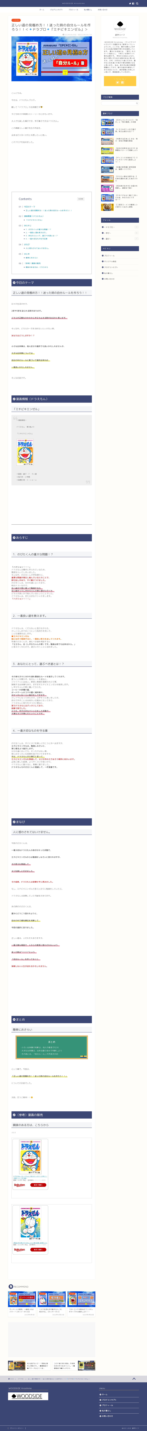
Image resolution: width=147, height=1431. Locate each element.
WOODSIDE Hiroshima (73, 3)
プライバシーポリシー (17, 1428)
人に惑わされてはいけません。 (38, 248)
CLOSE (81, 199)
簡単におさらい (32, 258)
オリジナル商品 (110, 261)
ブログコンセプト (56, 10)
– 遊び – (120, 239)
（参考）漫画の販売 (32, 263)
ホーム (42, 10)
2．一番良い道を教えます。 (36, 232)
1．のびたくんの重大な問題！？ (38, 229)
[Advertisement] (51, 167)
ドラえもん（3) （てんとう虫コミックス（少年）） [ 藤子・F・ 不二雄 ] (30, 1177)
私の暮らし (88, 10)
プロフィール (73, 10)
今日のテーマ (29, 207)
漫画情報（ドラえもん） (34, 216)
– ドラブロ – (120, 227)
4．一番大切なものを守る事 (36, 239)
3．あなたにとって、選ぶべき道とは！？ (42, 236)
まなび (27, 244)
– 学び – (120, 233)
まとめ (27, 254)
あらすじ (27, 225)
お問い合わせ (102, 10)
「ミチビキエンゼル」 (34, 220)
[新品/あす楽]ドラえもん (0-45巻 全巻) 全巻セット (30, 1243)
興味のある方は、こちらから (37, 267)
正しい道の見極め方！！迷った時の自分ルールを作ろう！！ (49, 210)
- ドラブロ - (16, 20)
